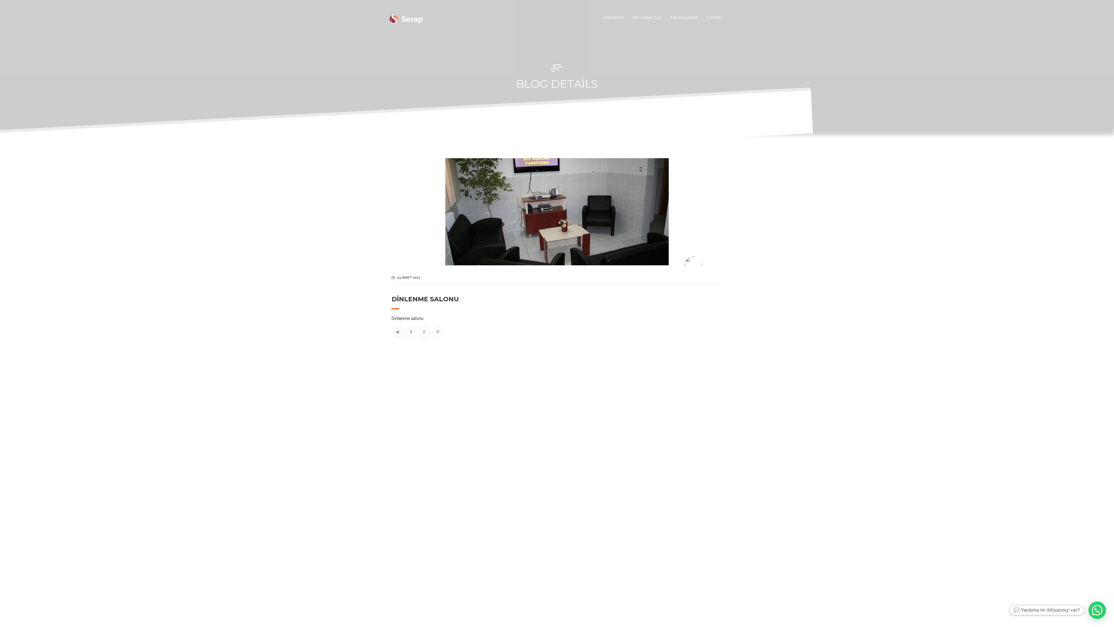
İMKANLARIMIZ (684, 17)
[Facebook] (411, 332)
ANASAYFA (613, 17)
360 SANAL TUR (646, 17)
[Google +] (424, 332)
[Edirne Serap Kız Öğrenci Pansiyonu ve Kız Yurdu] (406, 17)
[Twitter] (397, 332)
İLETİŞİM (714, 17)
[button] (1097, 610)
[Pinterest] (437, 332)
